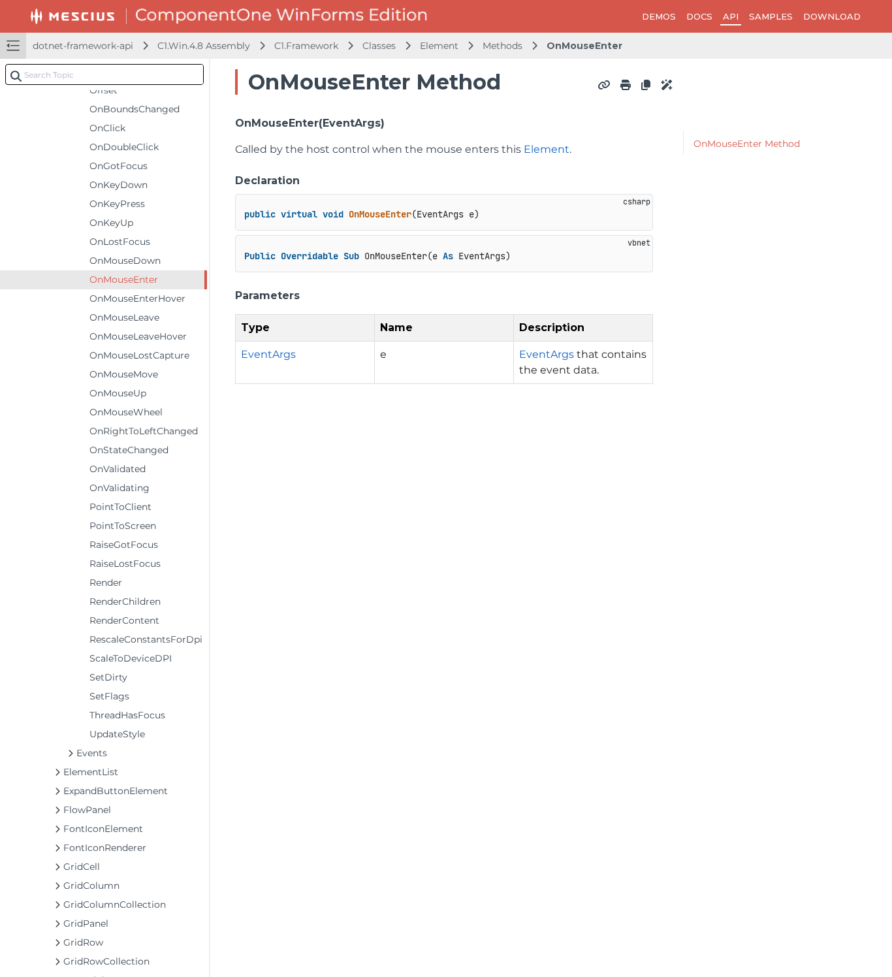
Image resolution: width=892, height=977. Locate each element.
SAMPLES (771, 16)
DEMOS (659, 16)
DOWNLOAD (832, 16)
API (731, 16)
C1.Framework (306, 46)
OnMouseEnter (584, 46)
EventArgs (268, 354)
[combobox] (104, 74)
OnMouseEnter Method (746, 144)
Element (439, 46)
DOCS (699, 16)
